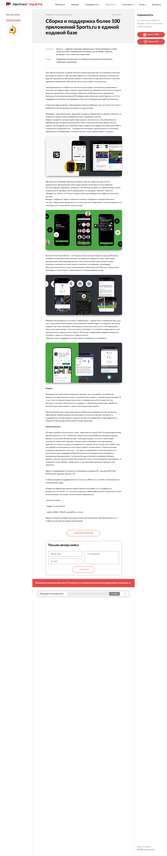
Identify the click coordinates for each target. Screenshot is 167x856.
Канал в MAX (153, 34)
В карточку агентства (83, 533)
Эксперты (156, 5)
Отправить (84, 569)
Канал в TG (153, 42)
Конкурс (75, 5)
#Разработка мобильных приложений (59, 14)
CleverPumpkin (13, 20)
